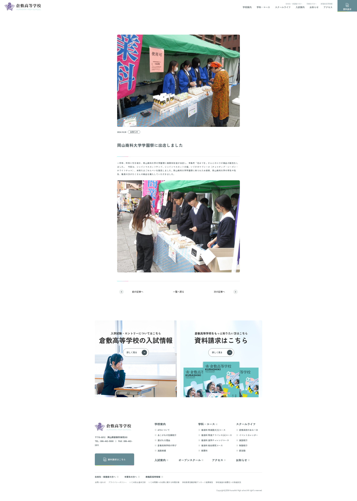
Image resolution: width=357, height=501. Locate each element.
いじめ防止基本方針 (137, 482)
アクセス (328, 7)
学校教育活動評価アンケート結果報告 (197, 482)
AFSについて (164, 430)
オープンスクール (189, 460)
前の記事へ (137, 291)
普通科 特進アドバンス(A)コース (216, 435)
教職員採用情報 (326, 4)
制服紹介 (243, 445)
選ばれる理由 (164, 440)
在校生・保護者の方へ (294, 4)
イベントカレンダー (248, 435)
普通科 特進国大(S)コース (213, 430)
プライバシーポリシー (117, 482)
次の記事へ (219, 291)
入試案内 (300, 7)
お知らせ (314, 7)
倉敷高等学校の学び (167, 445)
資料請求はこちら (117, 459)
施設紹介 (243, 440)
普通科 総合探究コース (212, 445)
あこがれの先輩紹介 (167, 435)
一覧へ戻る (178, 291)
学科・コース (263, 7)
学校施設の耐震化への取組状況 (228, 482)
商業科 (204, 451)
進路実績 (162, 451)
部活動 (242, 451)
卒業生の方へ (312, 4)
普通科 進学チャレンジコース (215, 440)
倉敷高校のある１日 (248, 430)
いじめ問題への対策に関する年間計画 (164, 482)
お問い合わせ (100, 482)
